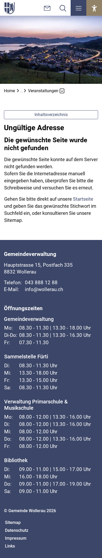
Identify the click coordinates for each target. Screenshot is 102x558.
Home (9, 90)
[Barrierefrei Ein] (94, 8)
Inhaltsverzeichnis (51, 114)
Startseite (83, 199)
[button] (78, 8)
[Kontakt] (47, 8)
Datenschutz (16, 530)
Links (10, 546)
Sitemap (13, 522)
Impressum (15, 538)
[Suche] (63, 8)
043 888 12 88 (41, 283)
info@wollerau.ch (44, 289)
